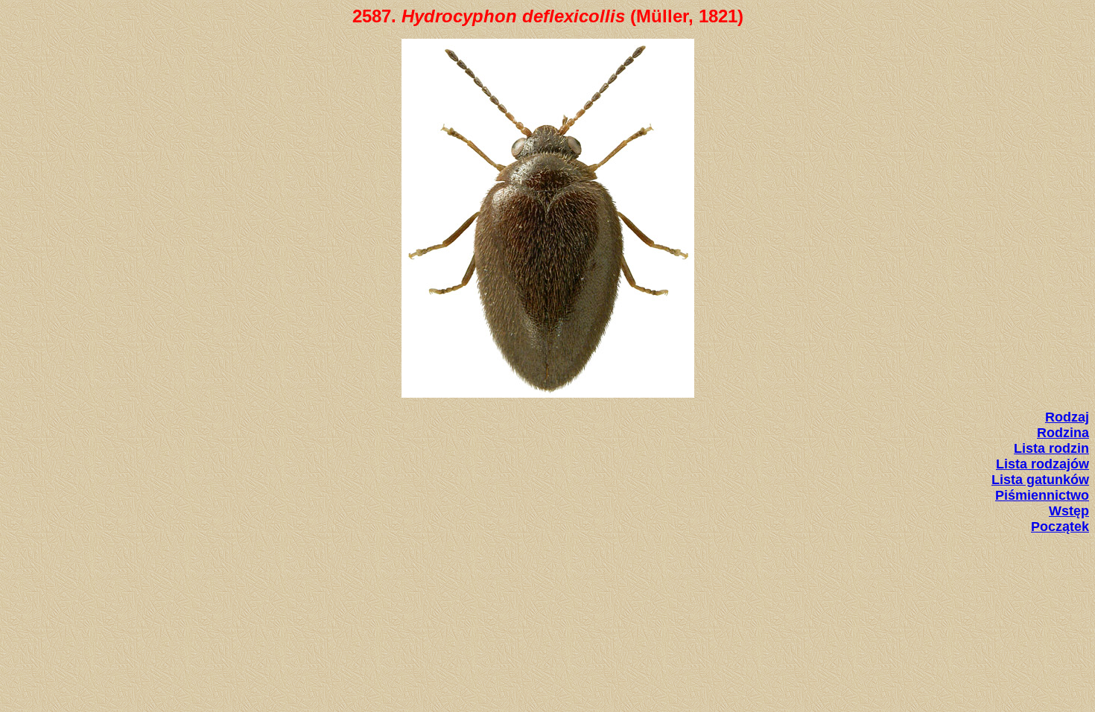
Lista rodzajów (1042, 464)
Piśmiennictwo (1042, 495)
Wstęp (1069, 510)
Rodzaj (1067, 417)
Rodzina (1063, 432)
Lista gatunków (1040, 479)
